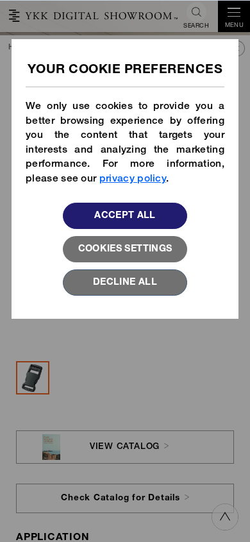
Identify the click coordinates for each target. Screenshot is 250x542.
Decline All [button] (125, 282)
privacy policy (132, 179)
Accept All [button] (125, 216)
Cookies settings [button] (125, 249)
